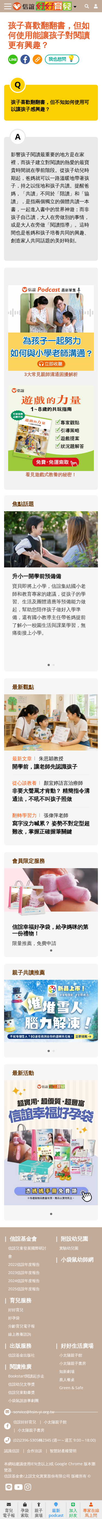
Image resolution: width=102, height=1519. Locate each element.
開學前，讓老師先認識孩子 (45, 766)
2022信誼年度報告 (24, 1264)
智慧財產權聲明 (63, 1450)
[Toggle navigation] (7, 6)
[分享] (13, 59)
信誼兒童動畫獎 (21, 1392)
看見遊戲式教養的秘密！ (51, 474)
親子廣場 (39, 1513)
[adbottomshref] (51, 327)
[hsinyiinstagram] (28, 1488)
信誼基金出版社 (21, 1355)
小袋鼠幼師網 (77, 1259)
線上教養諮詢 (19, 1334)
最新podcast (56, 1513)
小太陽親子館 (70, 1355)
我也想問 (62, 58)
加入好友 (73, 1513)
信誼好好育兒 (24, 1421)
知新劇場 (67, 1371)
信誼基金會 (23, 1238)
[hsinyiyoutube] (18, 1488)
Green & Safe (71, 1387)
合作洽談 (34, 1450)
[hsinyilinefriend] (9, 1488)
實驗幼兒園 (68, 1248)
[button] (74, 5)
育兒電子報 (9, 1513)
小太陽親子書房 (72, 1363)
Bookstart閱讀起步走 (26, 1376)
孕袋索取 (25, 1513)
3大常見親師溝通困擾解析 (51, 374)
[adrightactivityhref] (51, 1142)
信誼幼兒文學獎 (21, 1384)
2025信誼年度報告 (24, 1288)
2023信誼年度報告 (24, 1272)
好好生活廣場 (77, 1345)
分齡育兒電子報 (21, 1326)
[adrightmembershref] (51, 892)
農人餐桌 (67, 1379)
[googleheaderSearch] (86, 6)
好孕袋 (14, 1317)
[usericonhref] (93, 6)
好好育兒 (15, 1309)
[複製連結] (37, 59)
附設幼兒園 (74, 1238)
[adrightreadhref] (51, 1010)
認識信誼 (11, 1450)
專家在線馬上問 (91, 1513)
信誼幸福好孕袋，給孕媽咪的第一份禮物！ (50, 930)
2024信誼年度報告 (24, 1280)
